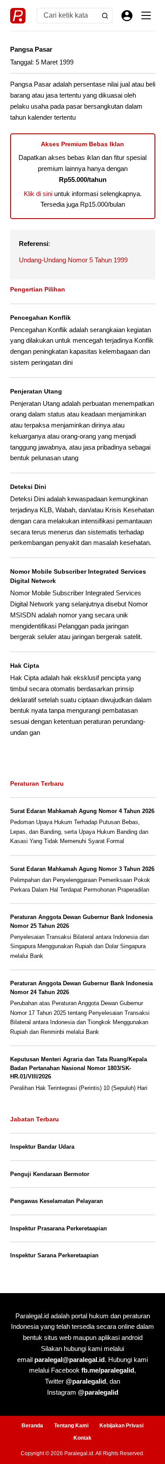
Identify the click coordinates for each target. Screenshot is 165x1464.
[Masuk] (126, 15)
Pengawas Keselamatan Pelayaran (56, 1201)
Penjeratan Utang (36, 391)
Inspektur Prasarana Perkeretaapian (58, 1228)
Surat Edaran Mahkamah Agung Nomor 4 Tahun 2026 (82, 811)
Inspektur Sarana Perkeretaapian (54, 1255)
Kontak (82, 1438)
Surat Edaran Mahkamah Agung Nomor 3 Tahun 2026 (82, 869)
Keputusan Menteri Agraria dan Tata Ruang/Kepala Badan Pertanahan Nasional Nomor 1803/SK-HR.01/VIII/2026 (78, 1068)
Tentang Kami (71, 1425)
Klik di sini (38, 193)
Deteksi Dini (28, 486)
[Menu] (146, 15)
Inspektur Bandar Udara (42, 1146)
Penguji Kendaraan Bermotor (49, 1174)
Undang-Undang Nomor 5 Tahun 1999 (73, 260)
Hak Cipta (24, 665)
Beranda (32, 1425)
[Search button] (105, 15)
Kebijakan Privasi (121, 1425)
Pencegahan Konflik (40, 317)
